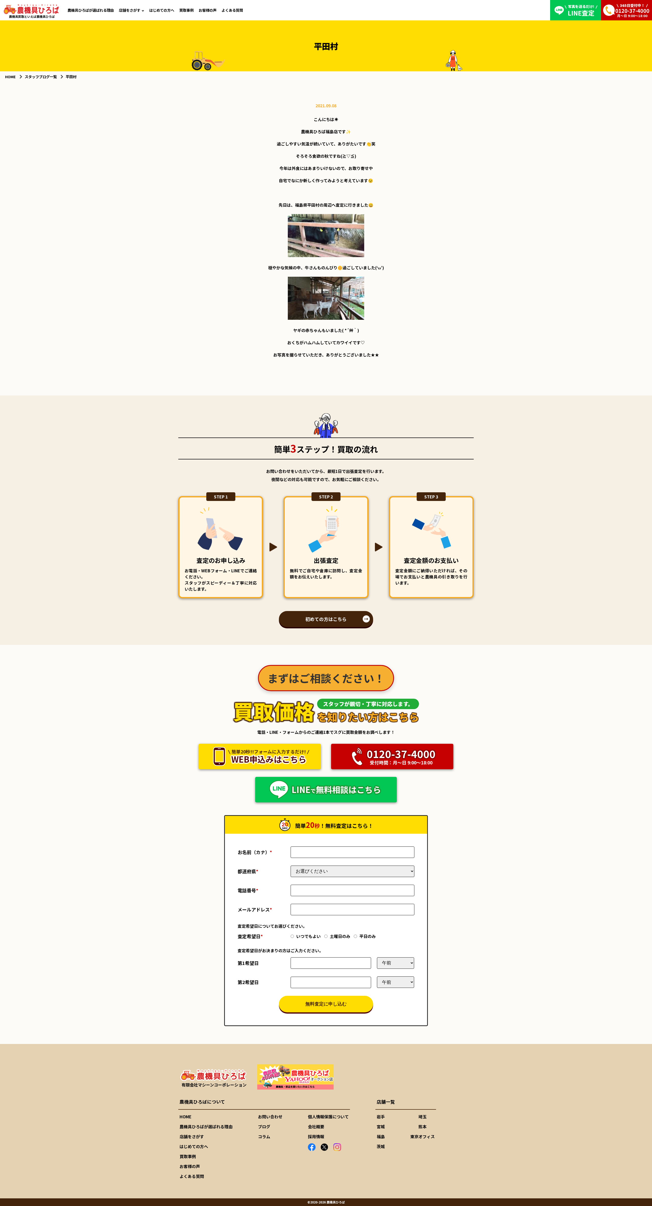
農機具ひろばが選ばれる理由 (90, 10)
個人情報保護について (328, 1117)
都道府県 (248, 871)
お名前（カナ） (255, 852)
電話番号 (248, 890)
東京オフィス (422, 1136)
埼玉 (422, 1117)
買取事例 (186, 10)
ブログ (264, 1126)
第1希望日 (248, 963)
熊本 (422, 1126)
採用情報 (316, 1136)
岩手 (381, 1117)
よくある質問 (232, 10)
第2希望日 (248, 982)
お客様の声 (207, 10)
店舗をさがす (129, 10)
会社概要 (316, 1126)
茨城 (381, 1146)
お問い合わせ (270, 1117)
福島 (381, 1136)
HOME (186, 1117)
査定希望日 (250, 936)
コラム (264, 1136)
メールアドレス (255, 909)
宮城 (381, 1126)
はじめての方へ (161, 10)
